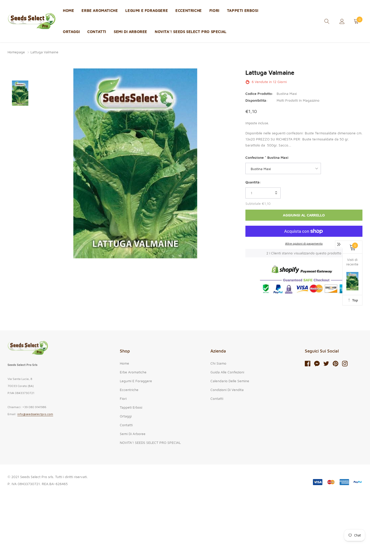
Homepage (16, 52)
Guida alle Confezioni (227, 372)
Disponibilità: (256, 100)
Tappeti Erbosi (242, 10)
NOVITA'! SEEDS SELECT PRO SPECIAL (191, 31)
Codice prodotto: (259, 93)
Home (68, 10)
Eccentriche (188, 10)
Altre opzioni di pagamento (304, 243)
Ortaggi (71, 31)
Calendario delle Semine (229, 381)
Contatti (96, 31)
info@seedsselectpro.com (35, 414)
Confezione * (266, 157)
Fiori (214, 10)
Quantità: (253, 182)
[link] (326, 21)
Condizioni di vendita (227, 389)
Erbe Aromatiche (100, 10)
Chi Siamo (218, 363)
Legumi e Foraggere (146, 10)
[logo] (31, 21)
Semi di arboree (130, 31)
